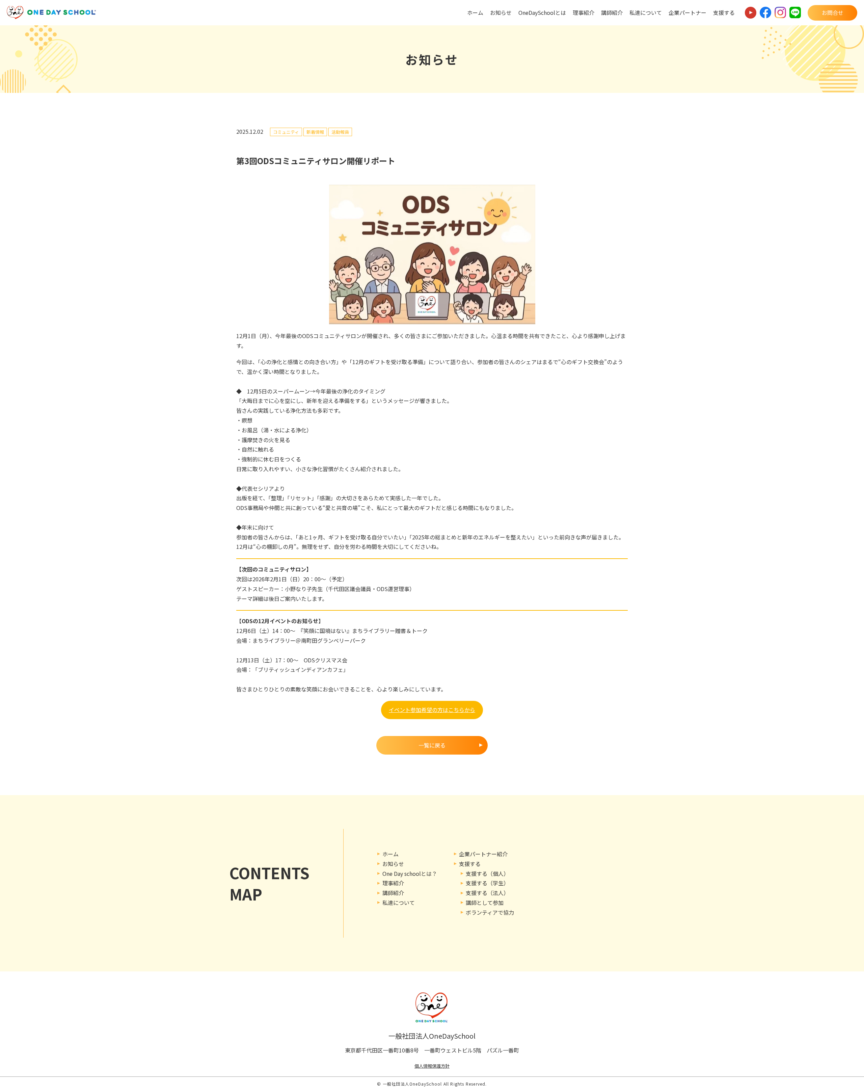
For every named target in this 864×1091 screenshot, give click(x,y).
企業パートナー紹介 (483, 854)
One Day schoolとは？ (409, 873)
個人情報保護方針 (432, 1066)
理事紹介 (583, 12)
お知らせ (501, 12)
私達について (645, 12)
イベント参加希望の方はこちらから (432, 710)
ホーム (475, 12)
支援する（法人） (487, 893)
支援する (724, 12)
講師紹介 (612, 12)
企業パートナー (687, 12)
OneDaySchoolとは (542, 12)
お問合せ (832, 12)
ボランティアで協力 (490, 912)
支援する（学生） (487, 883)
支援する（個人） (487, 873)
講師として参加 (485, 902)
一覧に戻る (432, 745)
